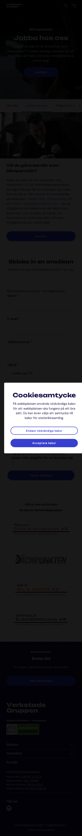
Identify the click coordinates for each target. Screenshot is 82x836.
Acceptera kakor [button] (44, 443)
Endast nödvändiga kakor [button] (44, 431)
